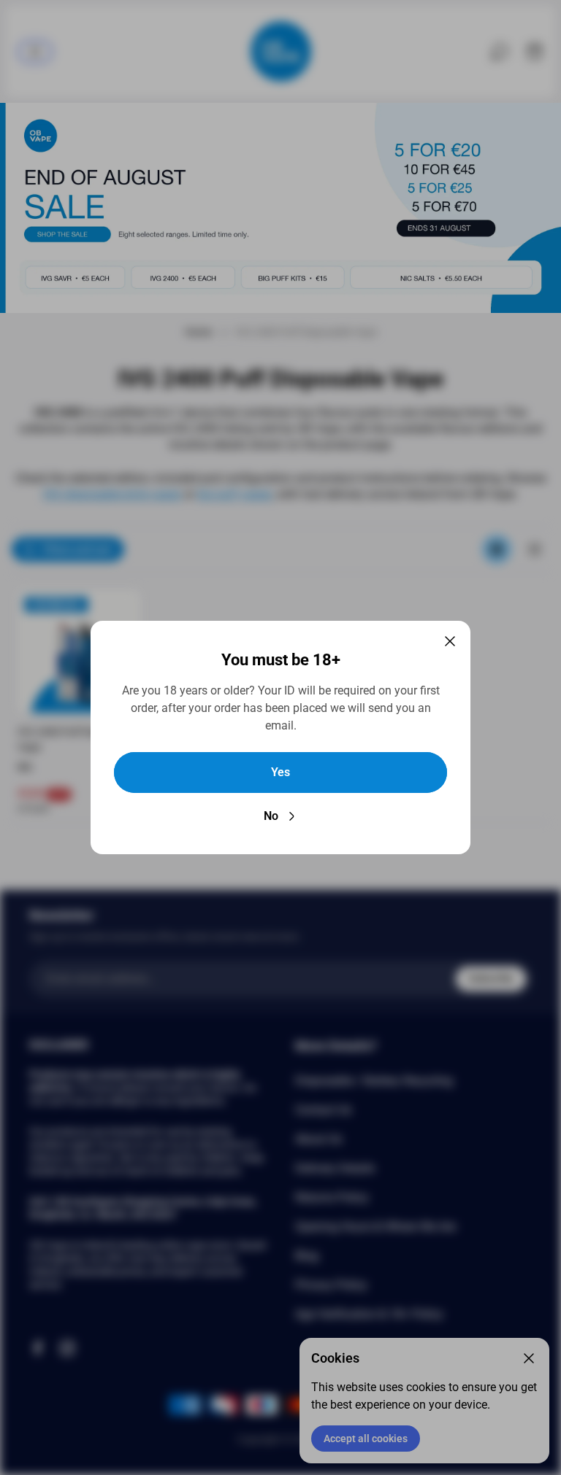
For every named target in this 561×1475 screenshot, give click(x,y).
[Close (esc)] (450, 641)
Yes (280, 772)
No (271, 816)
